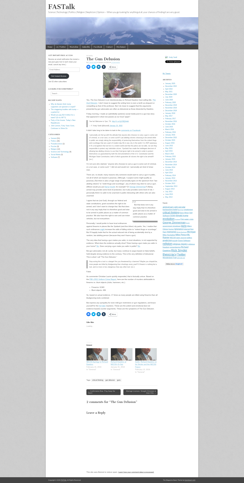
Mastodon (74, 47)
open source (181, 238)
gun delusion (110, 380)
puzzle (175, 241)
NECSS (173, 238)
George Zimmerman (137, 187)
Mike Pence (181, 234)
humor (171, 229)
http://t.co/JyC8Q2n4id (120, 121)
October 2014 (170, 167)
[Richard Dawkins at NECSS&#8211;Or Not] (121, 354)
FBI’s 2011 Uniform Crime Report (102, 279)
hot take (102, 306)
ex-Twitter (61, 47)
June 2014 (169, 170)
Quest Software (184, 241)
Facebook (98, 47)
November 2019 (171, 108)
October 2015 (170, 140)
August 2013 (169, 189)
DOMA (173, 216)
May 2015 (168, 148)
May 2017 (168, 116)
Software (54, 157)
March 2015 (169, 154)
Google (188, 223)
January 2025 (170, 83)
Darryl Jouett (110, 187)
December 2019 (171, 105)
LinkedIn (86, 47)
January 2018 (170, 113)
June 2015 (169, 146)
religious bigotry (180, 244)
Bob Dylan (180, 209)
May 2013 (168, 197)
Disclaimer (121, 47)
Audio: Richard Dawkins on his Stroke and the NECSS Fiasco (146, 364)
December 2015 (171, 137)
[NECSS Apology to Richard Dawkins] (97, 354)
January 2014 (170, 178)
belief (175, 210)
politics (189, 238)
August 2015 (169, 143)
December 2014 (171, 162)
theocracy (170, 254)
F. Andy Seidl (92, 62)
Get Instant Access (58, 76)
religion (167, 243)
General (89, 55)
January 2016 (170, 135)
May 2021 (168, 92)
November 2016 (171, 121)
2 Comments (115, 62)
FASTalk (61, 7)
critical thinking (97, 380)
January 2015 (170, 159)
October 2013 (170, 183)
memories (171, 232)
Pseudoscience (56, 144)
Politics (53, 141)
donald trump (182, 215)
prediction (167, 240)
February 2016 (170, 132)
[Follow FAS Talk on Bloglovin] (174, 265)
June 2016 (169, 127)
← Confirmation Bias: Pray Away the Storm (101, 392)
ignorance (179, 229)
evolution (168, 218)
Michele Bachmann (182, 232)
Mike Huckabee (169, 235)
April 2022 (169, 89)
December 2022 (171, 86)
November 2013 (171, 181)
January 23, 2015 (116, 126)
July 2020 (168, 97)
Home (50, 47)
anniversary (168, 207)
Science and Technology (60, 152)
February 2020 (170, 102)
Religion (54, 149)
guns (119, 380)
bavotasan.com (190, 480)
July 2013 (168, 191)
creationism (188, 210)
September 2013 (171, 186)
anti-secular (179, 207)
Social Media (55, 154)
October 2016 (170, 124)
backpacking (168, 210)
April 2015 (169, 151)
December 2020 (171, 94)
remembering (175, 247)
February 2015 (170, 156)
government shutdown (172, 226)
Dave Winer (184, 213)
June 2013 (169, 194)
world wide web (181, 257)
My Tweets (167, 74)
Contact (109, 47)
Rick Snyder (179, 250)
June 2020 (169, 100)
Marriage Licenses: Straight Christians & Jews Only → (141, 392)
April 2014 (169, 173)
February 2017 (170, 119)
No (98, 246)
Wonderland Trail (169, 258)
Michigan (191, 232)
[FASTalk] (122, 22)
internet (187, 229)
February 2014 (170, 175)
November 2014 (171, 165)
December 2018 (171, 111)
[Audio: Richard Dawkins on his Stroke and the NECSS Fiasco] (146, 354)
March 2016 (169, 129)
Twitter (181, 254)
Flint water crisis (186, 219)
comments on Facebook (130, 130)
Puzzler (53, 146)
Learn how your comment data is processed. (136, 472)
